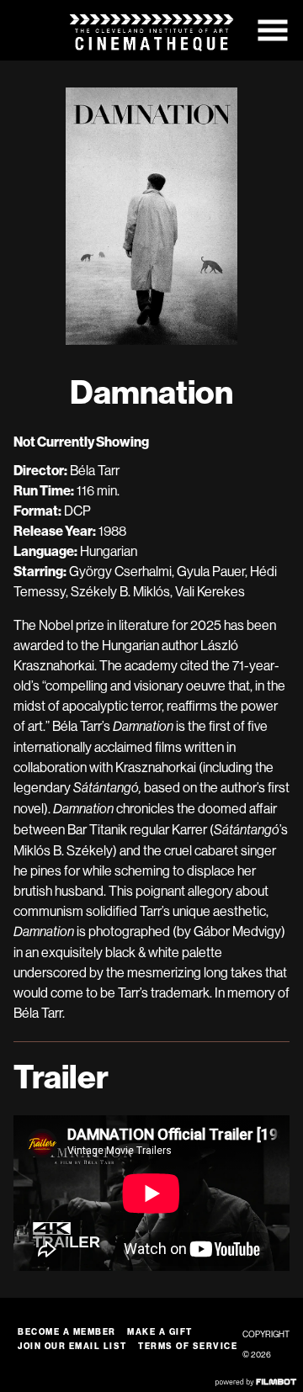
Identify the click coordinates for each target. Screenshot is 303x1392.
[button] (272, 30)
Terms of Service (187, 1346)
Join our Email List (72, 1346)
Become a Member (67, 1331)
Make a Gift (160, 1331)
